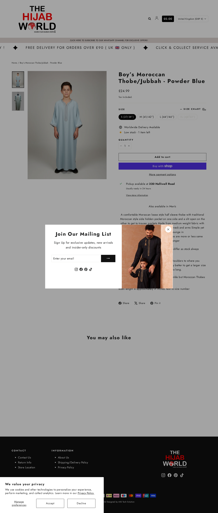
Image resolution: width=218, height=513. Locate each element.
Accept (50, 503)
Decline (81, 503)
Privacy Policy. (86, 493)
